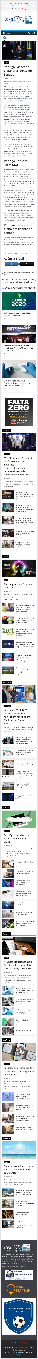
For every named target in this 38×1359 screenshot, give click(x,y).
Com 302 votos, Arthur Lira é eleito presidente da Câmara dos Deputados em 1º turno (18, 280)
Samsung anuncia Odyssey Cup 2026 (18, 586)
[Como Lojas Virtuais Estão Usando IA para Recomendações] (8, 884)
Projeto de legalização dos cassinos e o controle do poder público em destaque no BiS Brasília (24, 645)
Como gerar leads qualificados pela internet (24, 863)
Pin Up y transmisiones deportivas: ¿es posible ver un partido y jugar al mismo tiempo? (24, 671)
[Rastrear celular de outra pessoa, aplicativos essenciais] (8, 1129)
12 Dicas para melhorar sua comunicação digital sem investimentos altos (24, 893)
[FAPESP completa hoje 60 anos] (8, 1031)
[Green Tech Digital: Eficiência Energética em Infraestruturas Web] (8, 798)
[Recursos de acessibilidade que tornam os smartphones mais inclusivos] (19, 1052)
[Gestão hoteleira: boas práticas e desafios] (8, 1214)
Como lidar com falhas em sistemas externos (23, 913)
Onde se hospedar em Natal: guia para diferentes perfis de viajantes (19, 1169)
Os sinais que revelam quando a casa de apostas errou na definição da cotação (24, 620)
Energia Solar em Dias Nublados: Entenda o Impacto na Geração (24, 786)
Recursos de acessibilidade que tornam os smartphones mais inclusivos (19, 1071)
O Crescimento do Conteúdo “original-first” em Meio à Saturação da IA (24, 752)
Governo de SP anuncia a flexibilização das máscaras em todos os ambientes (17, 383)
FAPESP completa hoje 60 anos (24, 1030)
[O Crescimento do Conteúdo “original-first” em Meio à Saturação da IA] (8, 753)
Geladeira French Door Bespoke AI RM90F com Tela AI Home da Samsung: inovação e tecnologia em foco (24, 774)
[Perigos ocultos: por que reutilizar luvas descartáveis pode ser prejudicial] (8, 991)
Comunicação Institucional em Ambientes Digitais (24, 904)
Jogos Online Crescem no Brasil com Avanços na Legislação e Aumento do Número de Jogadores (23, 658)
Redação (7, 78)
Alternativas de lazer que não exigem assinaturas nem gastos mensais (24, 923)
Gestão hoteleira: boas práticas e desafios (22, 1213)
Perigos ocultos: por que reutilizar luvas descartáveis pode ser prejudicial (24, 990)
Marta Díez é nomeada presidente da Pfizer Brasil (19, 273)
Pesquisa (6, 957)
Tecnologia (7, 706)
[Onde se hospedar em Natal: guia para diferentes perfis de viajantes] (19, 1150)
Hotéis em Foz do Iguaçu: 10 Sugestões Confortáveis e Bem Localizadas (24, 1203)
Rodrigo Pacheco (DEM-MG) (25, 81)
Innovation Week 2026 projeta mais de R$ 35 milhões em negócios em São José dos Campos (17, 715)
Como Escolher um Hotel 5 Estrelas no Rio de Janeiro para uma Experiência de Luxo (24, 1192)
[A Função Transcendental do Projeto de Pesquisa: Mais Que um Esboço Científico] (19, 946)
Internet (6, 831)
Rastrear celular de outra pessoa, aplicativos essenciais (24, 1128)
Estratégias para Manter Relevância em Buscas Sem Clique (18, 838)
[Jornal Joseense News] (4, 33)
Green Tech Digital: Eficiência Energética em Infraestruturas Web (24, 797)
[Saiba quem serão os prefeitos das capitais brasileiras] (19, 293)
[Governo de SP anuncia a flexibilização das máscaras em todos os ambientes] (19, 361)
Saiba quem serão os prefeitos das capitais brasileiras (18, 314)
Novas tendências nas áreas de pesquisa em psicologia (24, 1000)
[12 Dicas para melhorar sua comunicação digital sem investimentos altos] (8, 895)
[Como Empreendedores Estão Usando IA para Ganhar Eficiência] (8, 534)
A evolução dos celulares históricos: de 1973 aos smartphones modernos (23, 1096)
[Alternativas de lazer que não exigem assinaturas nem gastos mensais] (8, 924)
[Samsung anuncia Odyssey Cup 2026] (19, 568)
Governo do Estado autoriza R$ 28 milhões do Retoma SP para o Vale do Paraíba (18, 348)
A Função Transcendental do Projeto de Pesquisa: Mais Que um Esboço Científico (19, 965)
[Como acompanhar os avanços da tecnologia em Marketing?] (8, 764)
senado (6, 83)
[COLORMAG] (16, 1245)
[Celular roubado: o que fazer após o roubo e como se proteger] (8, 1108)
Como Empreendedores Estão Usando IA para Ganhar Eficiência (24, 533)
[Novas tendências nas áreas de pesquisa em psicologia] (8, 1001)
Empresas (6, 454)
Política (7, 62)
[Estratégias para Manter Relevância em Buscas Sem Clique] (19, 819)
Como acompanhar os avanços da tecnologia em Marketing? (24, 763)
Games (5, 580)
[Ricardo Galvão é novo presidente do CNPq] (8, 1022)
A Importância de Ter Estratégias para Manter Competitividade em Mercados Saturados (24, 545)
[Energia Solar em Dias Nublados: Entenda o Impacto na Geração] (8, 787)
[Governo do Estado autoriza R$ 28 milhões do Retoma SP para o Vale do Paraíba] (19, 326)
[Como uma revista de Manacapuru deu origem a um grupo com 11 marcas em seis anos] (8, 496)
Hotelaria (6, 1162)
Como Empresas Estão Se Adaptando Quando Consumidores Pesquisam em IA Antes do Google (24, 508)
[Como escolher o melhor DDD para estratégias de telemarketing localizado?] (8, 1119)
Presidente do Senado (11, 81)
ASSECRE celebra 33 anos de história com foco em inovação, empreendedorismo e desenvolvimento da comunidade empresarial (18, 466)
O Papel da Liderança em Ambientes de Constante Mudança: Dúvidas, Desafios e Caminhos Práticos (24, 521)
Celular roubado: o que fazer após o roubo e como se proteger (24, 1107)
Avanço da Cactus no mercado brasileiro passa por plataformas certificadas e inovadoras (24, 632)
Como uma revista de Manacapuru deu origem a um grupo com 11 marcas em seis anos (24, 495)
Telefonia (6, 1064)
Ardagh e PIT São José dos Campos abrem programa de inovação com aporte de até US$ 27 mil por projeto (24, 740)
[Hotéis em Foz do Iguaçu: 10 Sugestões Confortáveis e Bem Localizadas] (8, 1204)
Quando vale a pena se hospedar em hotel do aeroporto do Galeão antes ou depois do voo (24, 1225)
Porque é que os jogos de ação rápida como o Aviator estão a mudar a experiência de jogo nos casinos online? (24, 608)
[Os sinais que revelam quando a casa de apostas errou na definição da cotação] (8, 621)
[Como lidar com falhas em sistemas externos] (8, 914)
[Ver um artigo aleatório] (34, 33)
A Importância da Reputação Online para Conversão (24, 872)
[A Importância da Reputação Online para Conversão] (8, 873)
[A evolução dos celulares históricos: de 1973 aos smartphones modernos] (8, 1097)
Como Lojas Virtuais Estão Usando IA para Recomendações (23, 882)
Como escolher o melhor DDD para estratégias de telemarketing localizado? (24, 1118)
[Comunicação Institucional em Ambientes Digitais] (8, 905)
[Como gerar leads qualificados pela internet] (8, 864)
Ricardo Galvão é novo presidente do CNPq (22, 1021)
